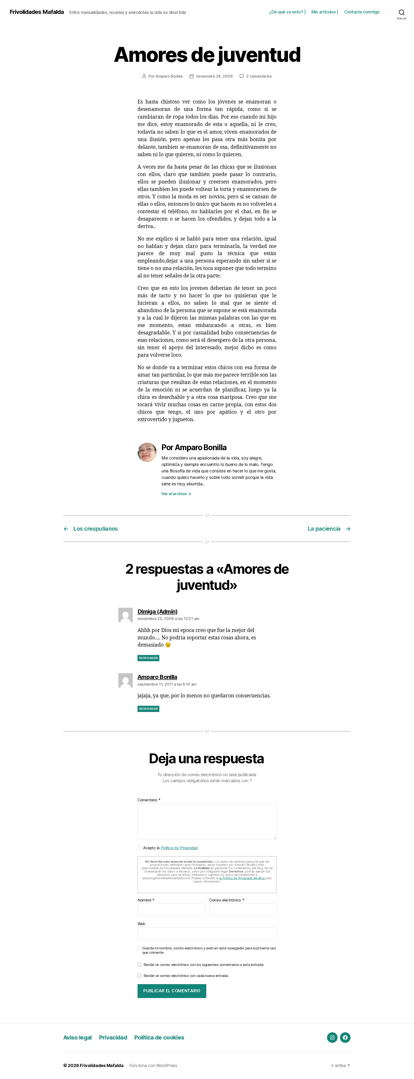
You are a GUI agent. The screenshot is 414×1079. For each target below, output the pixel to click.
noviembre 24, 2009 (214, 76)
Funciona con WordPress (153, 1065)
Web (141, 923)
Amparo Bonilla (168, 76)
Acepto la (169, 847)
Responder (148, 658)
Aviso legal (77, 1037)
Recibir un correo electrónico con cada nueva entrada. (186, 975)
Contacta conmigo (362, 11)
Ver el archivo (176, 493)
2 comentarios (259, 76)
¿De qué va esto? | (287, 11)
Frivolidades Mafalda (37, 12)
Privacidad (113, 1037)
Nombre (146, 900)
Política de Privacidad (179, 847)
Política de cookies (159, 1037)
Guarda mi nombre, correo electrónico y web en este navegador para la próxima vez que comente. (209, 950)
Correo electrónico (226, 900)
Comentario (149, 800)
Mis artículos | (324, 11)
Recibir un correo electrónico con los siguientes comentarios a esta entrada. (204, 964)
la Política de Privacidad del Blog (242, 878)
